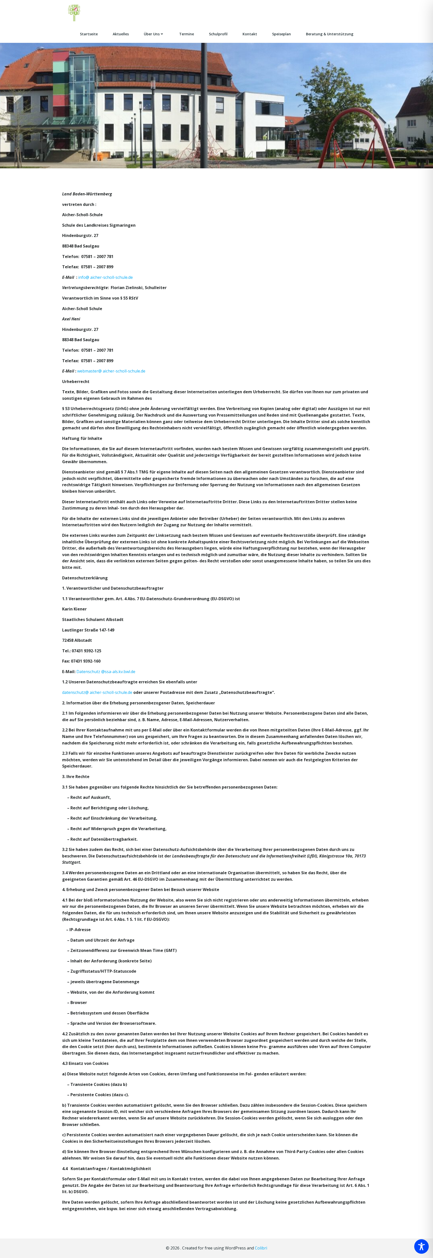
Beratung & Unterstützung (329, 34)
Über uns (152, 34)
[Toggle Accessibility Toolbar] (421, 1246)
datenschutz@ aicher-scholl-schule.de (97, 692)
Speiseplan (281, 34)
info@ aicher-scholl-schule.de (105, 277)
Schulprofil (218, 34)
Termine (186, 34)
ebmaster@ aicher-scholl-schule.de (112, 371)
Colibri (261, 1248)
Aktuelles (121, 34)
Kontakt (250, 34)
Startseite (89, 34)
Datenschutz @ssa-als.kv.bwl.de (105, 671)
